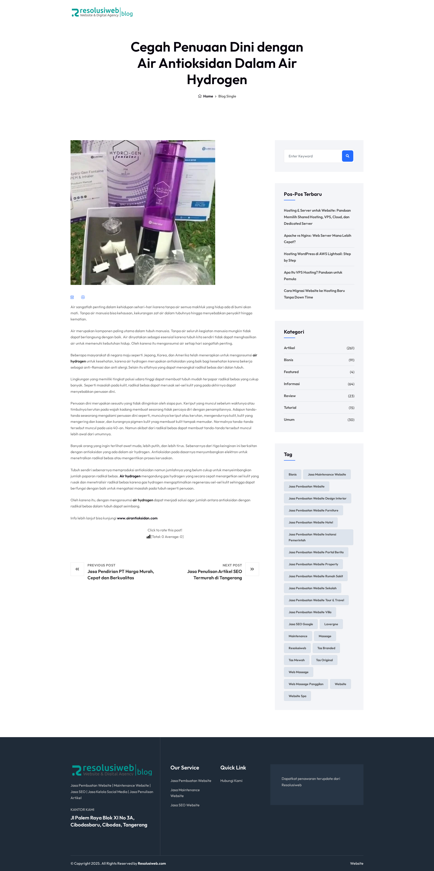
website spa (297, 696)
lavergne (331, 624)
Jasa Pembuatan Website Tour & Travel (316, 600)
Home (208, 96)
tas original (324, 660)
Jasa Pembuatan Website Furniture (313, 510)
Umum (289, 419)
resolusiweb (297, 648)
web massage (299, 672)
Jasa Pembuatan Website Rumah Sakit (316, 576)
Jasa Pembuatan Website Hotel (311, 522)
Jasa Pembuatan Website (307, 486)
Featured (291, 371)
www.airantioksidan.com (137, 518)
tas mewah (297, 660)
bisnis (293, 474)
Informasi (292, 383)
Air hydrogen (130, 476)
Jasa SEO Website (185, 805)
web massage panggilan (306, 684)
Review (290, 395)
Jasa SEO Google (301, 624)
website (340, 684)
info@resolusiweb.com (338, 14)
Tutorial (290, 407)
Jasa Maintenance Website (327, 474)
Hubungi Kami (231, 780)
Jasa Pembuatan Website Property (313, 564)
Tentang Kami (212, 12)
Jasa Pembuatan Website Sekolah (313, 588)
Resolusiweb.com (152, 863)
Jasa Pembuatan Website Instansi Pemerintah (312, 537)
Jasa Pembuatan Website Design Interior (318, 498)
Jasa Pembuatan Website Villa (310, 612)
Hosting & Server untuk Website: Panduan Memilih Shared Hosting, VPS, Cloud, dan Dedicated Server (317, 217)
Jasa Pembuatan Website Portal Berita (316, 552)
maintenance (298, 636)
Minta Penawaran (249, 12)
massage (325, 636)
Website (356, 863)
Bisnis (288, 359)
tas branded (326, 648)
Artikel (289, 348)
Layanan (181, 12)
